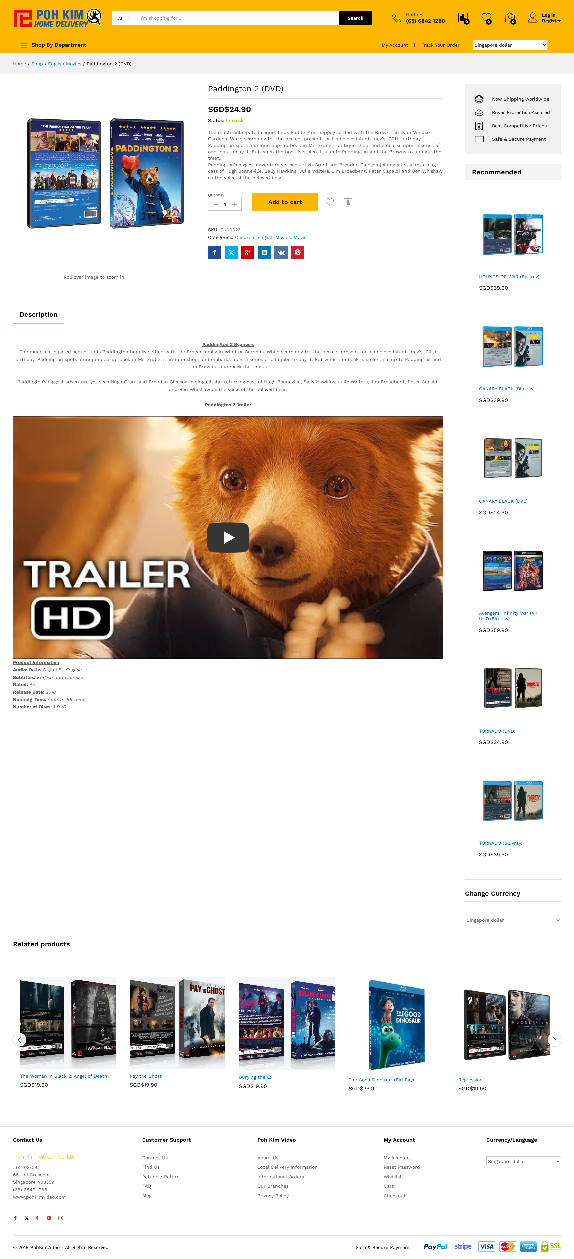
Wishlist (393, 1176)
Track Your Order (441, 45)
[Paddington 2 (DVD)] (214, 252)
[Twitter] (26, 1218)
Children (244, 237)
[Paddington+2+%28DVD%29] (231, 252)
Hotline (414, 14)
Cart (389, 1186)
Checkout (395, 1195)
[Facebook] (15, 1218)
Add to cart (285, 201)
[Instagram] (61, 1218)
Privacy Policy (273, 1195)
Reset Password (402, 1167)
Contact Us (155, 1157)
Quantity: (217, 195)
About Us (267, 1157)
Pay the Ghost (146, 1076)
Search (356, 18)
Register (551, 20)
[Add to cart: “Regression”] (483, 1068)
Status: (216, 120)
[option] (68, 1037)
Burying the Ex (255, 1077)
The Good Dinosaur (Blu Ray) (381, 1079)
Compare (348, 202)
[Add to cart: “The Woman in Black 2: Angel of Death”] (44, 1065)
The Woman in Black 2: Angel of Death (63, 1076)
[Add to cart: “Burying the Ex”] (264, 1066)
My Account (395, 45)
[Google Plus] (38, 1218)
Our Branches (273, 1186)
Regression (470, 1079)
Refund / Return (161, 1176)
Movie (300, 237)
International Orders (280, 1176)
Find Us (151, 1167)
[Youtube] (49, 1218)
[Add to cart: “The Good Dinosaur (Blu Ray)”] (373, 1068)
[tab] (38, 317)
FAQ (146, 1186)
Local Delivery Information (287, 1167)
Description (38, 314)
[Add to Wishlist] (330, 202)
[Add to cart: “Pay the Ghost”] (154, 1065)
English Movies (274, 237)
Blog (146, 1195)
